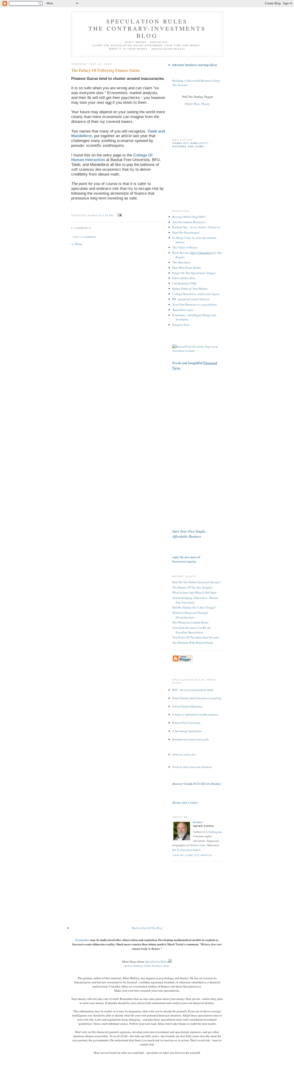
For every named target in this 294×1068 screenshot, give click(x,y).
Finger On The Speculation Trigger (193, 273)
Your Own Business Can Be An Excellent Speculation (191, 630)
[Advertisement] (186, 123)
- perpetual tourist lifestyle (191, 299)
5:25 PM (107, 215)
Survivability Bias (183, 278)
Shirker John (197, 845)
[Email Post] (119, 215)
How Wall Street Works (186, 268)
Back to (147, 928)
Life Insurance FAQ (184, 283)
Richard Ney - (196, 227)
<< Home (76, 244)
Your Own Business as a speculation (194, 304)
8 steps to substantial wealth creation (195, 714)
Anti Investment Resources (189, 222)
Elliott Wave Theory (197, 104)
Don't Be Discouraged (185, 232)
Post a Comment (84, 237)
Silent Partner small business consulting (197, 698)
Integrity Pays (180, 325)
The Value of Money (185, 247)
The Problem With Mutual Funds (192, 643)
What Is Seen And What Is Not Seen (194, 592)
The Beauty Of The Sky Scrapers (192, 587)
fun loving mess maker (186, 850)
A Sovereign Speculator (187, 731)
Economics (82, 940)
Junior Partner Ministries (187, 706)
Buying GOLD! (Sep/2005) (189, 217)
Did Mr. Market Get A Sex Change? (194, 607)
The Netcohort (181, 262)
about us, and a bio (184, 754)
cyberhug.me (214, 832)
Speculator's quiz (182, 310)
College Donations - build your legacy (196, 294)
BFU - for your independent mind (192, 690)
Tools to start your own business (192, 767)
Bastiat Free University (186, 723)
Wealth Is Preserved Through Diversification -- (190, 615)
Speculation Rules (156, 961)
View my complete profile (192, 855)
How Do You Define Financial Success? (196, 582)
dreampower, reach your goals (190, 739)
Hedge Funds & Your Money (190, 288)
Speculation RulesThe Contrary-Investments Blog (147, 28)
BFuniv (198, 822)
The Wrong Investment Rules (190, 622)
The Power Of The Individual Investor (195, 637)
